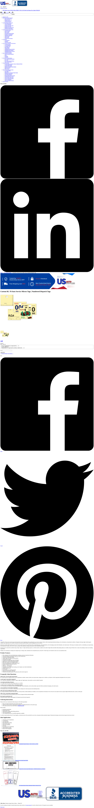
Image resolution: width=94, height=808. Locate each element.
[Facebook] (47, 178)
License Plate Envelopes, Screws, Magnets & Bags (13, 63)
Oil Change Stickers (8, 74)
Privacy (40, 794)
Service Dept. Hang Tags (9, 77)
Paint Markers (7, 47)
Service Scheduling (8, 79)
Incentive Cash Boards (9, 34)
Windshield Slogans (8, 52)
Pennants (6, 56)
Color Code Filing (8, 24)
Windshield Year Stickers (9, 50)
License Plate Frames (8, 64)
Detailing (6, 41)
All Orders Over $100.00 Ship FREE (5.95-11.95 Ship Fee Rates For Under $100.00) (21, 10)
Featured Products (5, 81)
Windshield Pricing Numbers (10, 51)
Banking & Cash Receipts (9, 27)
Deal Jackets (7, 32)
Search (13, 14)
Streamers (6, 57)
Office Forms (7, 36)
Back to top (2, 807)
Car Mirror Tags (7, 46)
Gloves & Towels (8, 21)
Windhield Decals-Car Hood (10, 49)
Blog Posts (40, 795)
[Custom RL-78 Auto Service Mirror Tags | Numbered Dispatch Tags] (4, 338)
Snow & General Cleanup (9, 80)
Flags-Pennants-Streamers (9, 54)
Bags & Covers (7, 19)
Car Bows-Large (8, 44)
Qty (1, 350)
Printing (2, 345)
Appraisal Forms (7, 30)
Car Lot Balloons (8, 45)
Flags (6, 55)
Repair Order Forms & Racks (10, 75)
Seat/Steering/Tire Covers (9, 76)
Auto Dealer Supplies (7, 272)
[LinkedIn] (47, 271)
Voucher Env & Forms (9, 38)
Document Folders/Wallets (9, 33)
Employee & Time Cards (9, 25)
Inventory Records (8, 26)
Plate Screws (7, 68)
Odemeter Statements (8, 35)
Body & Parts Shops (8, 18)
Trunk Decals (7, 48)
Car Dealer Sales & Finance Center (8, 29)
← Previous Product (3, 353)
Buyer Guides (7, 31)
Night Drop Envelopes (9, 73)
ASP (1, 341)
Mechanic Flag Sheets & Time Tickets (11, 72)
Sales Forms (7, 37)
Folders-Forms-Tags (8, 20)
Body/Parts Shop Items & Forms (8, 17)
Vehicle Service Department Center (8, 69)
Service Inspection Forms (9, 78)
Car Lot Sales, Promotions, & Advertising (9, 43)
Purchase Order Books (9, 28)
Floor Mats (7, 71)
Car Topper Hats (7, 70)
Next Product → (10, 353)
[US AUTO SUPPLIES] (14, 3)
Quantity (2, 346)
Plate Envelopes (7, 67)
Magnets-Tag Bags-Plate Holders (10, 66)
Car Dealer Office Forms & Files (8, 22)
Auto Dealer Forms (8, 23)
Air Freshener (7, 40)
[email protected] (21, 705)
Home (1, 272)
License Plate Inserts (8, 65)
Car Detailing (5, 39)
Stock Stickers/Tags (8, 61)
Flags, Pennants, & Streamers (7, 53)
